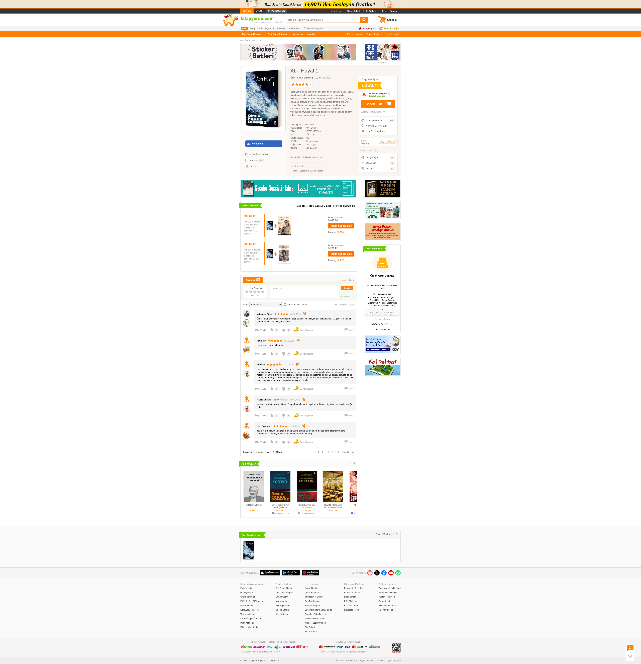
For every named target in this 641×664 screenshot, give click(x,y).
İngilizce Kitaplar (312, 605)
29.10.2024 (294, 426)
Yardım (393, 11)
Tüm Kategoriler (315, 28)
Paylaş (253, 166)
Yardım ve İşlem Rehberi (389, 588)
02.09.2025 (288, 365)
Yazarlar (311, 34)
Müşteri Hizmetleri (386, 597)
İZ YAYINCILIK (323, 77)
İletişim (339, 660)
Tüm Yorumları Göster (344, 304)
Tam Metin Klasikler (314, 597)
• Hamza (382, 309)
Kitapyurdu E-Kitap (352, 592)
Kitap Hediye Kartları (249, 627)
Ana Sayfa (245, 40)
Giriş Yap (247, 11)
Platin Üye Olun (278, 11)
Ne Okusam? (393, 34)
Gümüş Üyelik (246, 592)
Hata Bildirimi (347, 280)
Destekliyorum (246, 605)
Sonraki (345, 452)
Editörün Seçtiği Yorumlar (251, 601)
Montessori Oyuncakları (315, 618)
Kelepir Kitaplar (282, 610)
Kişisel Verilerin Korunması (372, 660)
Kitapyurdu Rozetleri (249, 610)
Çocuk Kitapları (354, 34)
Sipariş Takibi (353, 11)
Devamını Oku (381, 319)
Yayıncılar (298, 34)
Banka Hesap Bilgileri (388, 592)
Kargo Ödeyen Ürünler (250, 618)
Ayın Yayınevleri (282, 605)
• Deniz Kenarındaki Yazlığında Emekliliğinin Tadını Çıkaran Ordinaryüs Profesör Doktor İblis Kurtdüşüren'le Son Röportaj (382, 301)
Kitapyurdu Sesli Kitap (354, 588)
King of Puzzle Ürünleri (315, 623)
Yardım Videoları (385, 610)
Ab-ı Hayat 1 (258, 40)
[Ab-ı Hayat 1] (248, 550)
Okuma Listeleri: (366, 150)
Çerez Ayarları (394, 660)
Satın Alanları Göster (297, 304)
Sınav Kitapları (374, 34)
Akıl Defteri (310, 627)
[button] (378, 62)
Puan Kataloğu (391, 28)
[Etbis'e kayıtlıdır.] (396, 647)
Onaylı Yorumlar (247, 597)
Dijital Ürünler (281, 614)
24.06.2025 (294, 400)
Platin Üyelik (246, 588)
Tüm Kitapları (381, 329)
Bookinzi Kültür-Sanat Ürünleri (318, 610)
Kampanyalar (369, 28)
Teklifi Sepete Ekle (341, 225)
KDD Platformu (351, 605)
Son (353, 452)
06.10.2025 (295, 314)
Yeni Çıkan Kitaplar (277, 34)
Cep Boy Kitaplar (312, 601)
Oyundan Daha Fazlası (315, 614)
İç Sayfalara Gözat (259, 154)
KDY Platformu (351, 601)
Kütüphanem (350, 597)
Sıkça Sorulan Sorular (388, 605)
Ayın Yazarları (281, 601)
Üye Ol (259, 11)
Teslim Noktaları (247, 614)
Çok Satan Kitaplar (251, 34)
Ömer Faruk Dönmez (301, 77)
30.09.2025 (289, 341)
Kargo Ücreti (384, 601)
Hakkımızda (351, 660)
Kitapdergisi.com (351, 610)
